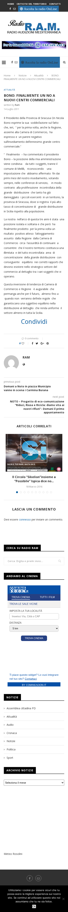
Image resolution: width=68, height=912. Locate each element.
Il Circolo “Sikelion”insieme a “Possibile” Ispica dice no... (34, 479)
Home (10, 3)
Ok (34, 906)
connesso (25, 519)
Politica (11, 749)
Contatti (55, 3)
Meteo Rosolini (13, 854)
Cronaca (12, 733)
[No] (63, 899)
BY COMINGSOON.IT (34, 685)
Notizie (23, 75)
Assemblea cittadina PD (21, 708)
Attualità (38, 75)
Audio (10, 724)
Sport (10, 757)
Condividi (34, 322)
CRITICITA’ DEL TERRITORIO (31, 3)
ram (17, 105)
